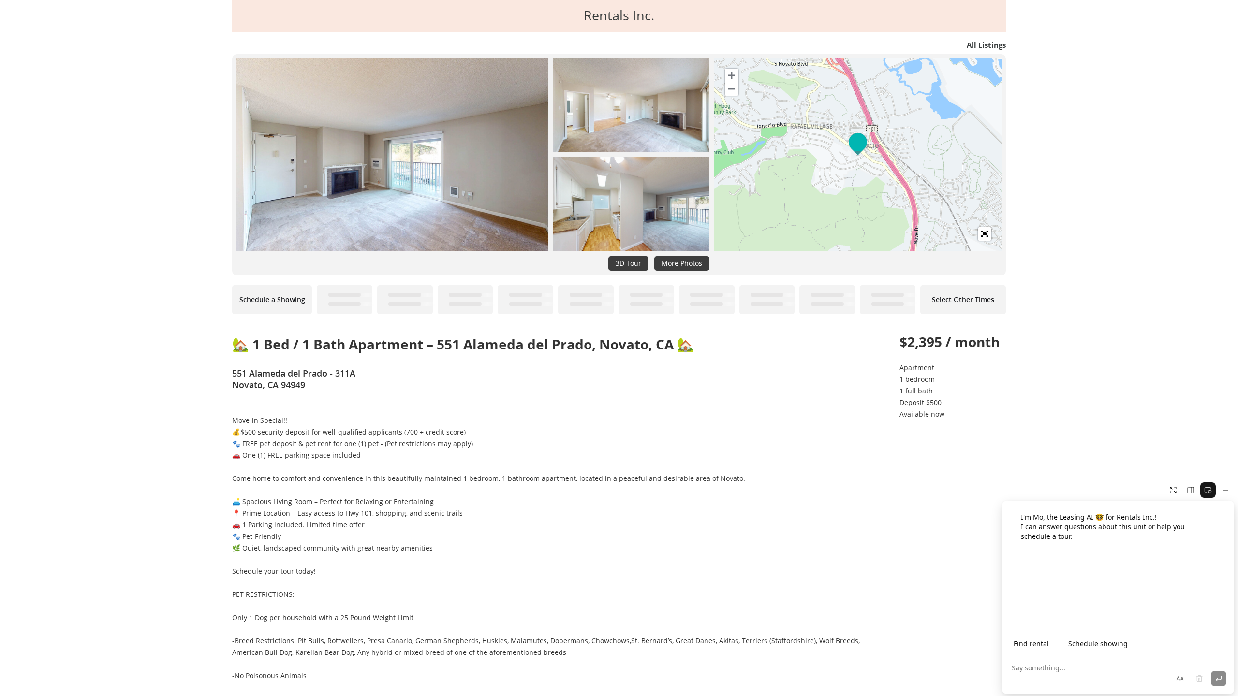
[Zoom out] (731, 89)
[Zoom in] (731, 75)
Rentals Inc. (619, 15)
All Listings (986, 45)
